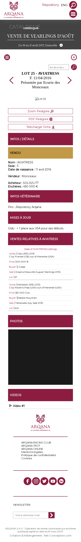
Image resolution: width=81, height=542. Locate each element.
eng (64, 5)
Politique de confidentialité (38, 455)
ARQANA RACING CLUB (36, 442)
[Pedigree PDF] (40, 98)
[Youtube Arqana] (53, 481)
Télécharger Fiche (38, 127)
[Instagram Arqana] (36, 481)
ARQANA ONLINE (32, 448)
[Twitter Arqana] (44, 481)
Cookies (26, 458)
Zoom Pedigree (39, 111)
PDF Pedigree (38, 119)
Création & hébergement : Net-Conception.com (40, 535)
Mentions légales (32, 452)
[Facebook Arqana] (27, 481)
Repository (50, 5)
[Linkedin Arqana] (61, 481)
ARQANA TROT (30, 445)
